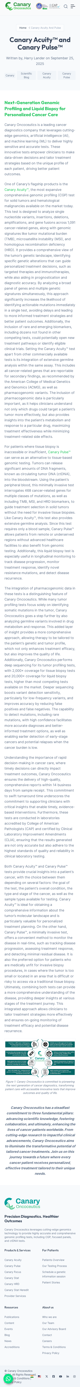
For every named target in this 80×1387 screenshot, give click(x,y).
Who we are (49, 1317)
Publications (11, 1317)
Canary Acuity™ (16, 190)
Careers (47, 1341)
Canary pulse (66, 75)
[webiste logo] (40, 1203)
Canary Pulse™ (59, 452)
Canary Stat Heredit (16, 1289)
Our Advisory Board (54, 1329)
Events (8, 1329)
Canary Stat (11, 1277)
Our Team (48, 1323)
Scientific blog (26, 75)
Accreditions (12, 1347)
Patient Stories (51, 1282)
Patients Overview (53, 1259)
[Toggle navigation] (73, 6)
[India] (32, 1376)
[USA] (39, 1376)
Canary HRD (11, 1283)
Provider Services (15, 1295)
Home (22, 27)
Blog (7, 1335)
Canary (10, 75)
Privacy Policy (50, 1353)
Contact (47, 1335)
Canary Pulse (12, 1265)
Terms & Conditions (54, 1347)
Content (9, 1323)
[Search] (65, 6)
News (7, 1341)
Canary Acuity (46, 75)
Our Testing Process (54, 1265)
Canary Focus (12, 1271)
